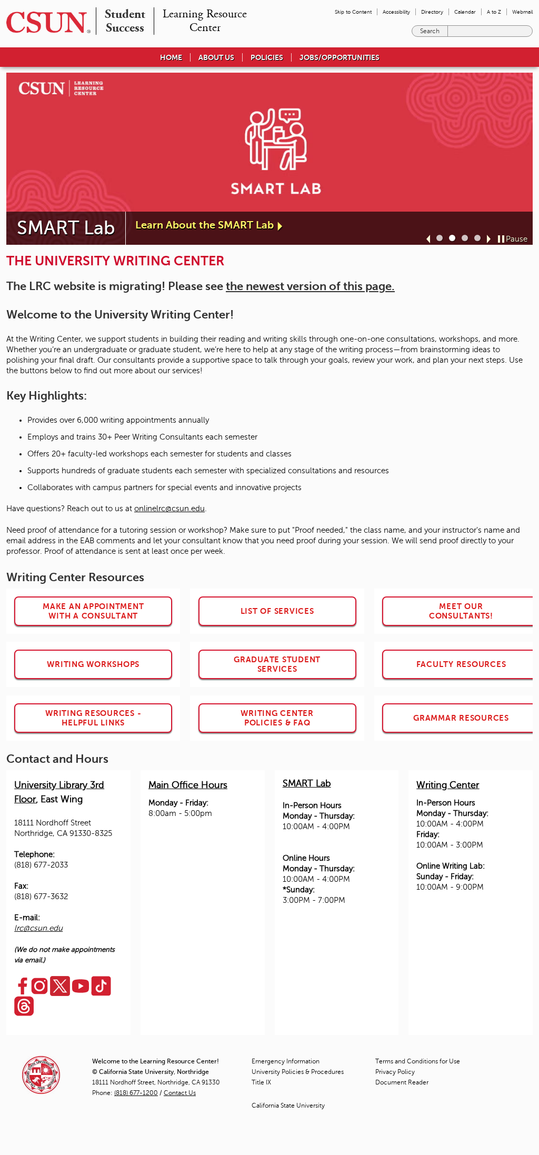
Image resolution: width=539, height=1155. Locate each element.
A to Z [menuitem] (494, 12)
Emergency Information (286, 1061)
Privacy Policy (395, 1072)
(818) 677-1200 (136, 1093)
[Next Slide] (489, 239)
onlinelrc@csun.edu (169, 508)
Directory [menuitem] (432, 12)
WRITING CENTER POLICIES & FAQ (277, 718)
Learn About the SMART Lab (204, 225)
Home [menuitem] (171, 57)
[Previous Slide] (428, 239)
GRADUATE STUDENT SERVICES (277, 664)
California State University (288, 1105)
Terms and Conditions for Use (417, 1061)
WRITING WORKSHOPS (93, 664)
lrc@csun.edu (38, 928)
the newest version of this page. (310, 286)
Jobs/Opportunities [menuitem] (340, 57)
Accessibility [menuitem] (396, 12)
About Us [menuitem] (216, 57)
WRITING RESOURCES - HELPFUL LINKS (93, 718)
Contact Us (180, 1093)
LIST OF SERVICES (277, 610)
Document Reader (401, 1082)
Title (261, 1082)
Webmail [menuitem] (522, 12)
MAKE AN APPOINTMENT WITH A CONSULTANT (93, 611)
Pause (516, 239)
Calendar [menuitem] (465, 12)
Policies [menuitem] (267, 57)
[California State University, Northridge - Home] (45, 22)
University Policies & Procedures (298, 1072)
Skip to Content (353, 12)
